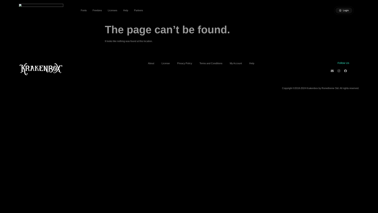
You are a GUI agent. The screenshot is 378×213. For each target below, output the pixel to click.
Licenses (112, 10)
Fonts (84, 10)
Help (125, 10)
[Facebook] (345, 71)
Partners (138, 10)
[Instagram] (339, 71)
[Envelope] (332, 71)
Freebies (97, 10)
